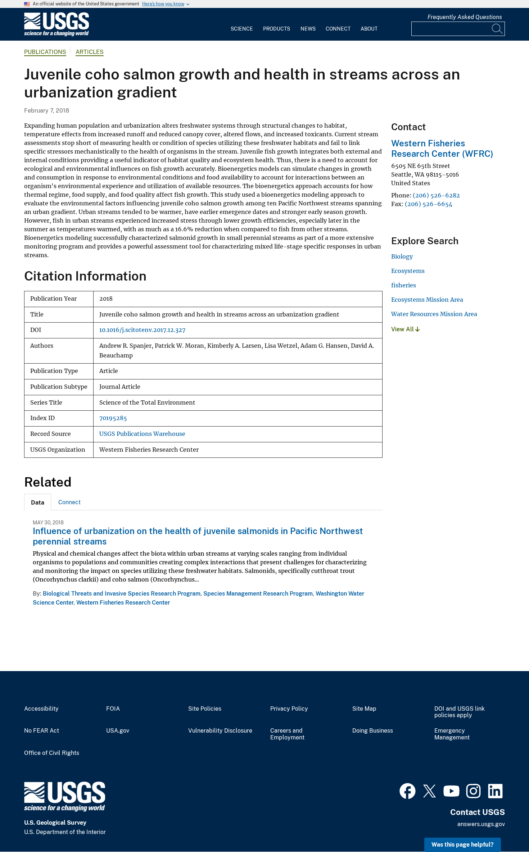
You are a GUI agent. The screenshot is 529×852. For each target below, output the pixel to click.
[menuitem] (242, 24)
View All (403, 329)
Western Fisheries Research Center (123, 602)
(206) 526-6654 (428, 204)
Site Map (364, 709)
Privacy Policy (289, 709)
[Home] (56, 34)
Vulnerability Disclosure (220, 731)
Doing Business (372, 731)
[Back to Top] (503, 826)
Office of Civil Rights (51, 753)
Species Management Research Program (258, 593)
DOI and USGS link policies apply (459, 712)
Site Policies (204, 709)
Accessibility (41, 709)
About (369, 29)
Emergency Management (452, 734)
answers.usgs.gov (481, 824)
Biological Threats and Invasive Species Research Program (121, 593)
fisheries (403, 285)
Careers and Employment (287, 734)
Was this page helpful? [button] (462, 844)
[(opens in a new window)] (407, 790)
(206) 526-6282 (436, 195)
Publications (45, 52)
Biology (402, 256)
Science (242, 29)
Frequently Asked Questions (465, 17)
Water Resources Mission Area (434, 314)
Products (276, 29)
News (308, 29)
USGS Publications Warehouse (142, 433)
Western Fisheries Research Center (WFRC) (442, 148)
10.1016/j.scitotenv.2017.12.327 (142, 330)
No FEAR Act (41, 731)
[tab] (37, 502)
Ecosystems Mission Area (427, 299)
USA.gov (117, 731)
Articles (90, 52)
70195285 (113, 418)
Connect (338, 29)
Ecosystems (408, 270)
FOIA (113, 709)
